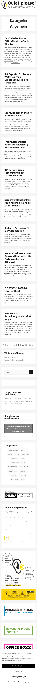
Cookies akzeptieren (18, 666)
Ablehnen (18, 671)
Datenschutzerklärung (20, 682)
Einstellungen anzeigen (18, 677)
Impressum (30, 682)
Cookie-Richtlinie (8, 682)
